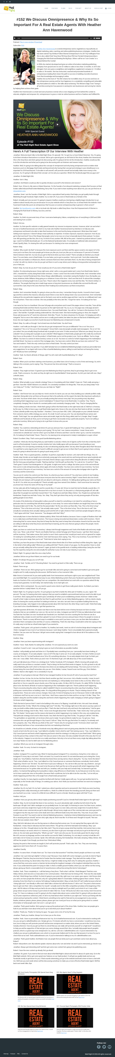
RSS (22, 45)
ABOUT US (88, 8)
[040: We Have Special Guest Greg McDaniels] (36, 1027)
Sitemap (6, 1053)
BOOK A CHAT (98, 8)
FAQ (18, 1053)
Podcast (13, 1053)
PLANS (63, 8)
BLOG (70, 8)
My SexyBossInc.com (27, 208)
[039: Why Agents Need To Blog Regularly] (75, 993)
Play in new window (27, 42)
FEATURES (55, 8)
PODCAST (78, 8)
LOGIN (109, 8)
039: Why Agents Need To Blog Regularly (69, 972)
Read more (81, 997)
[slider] (98, 38)
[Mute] (94, 38)
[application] (57, 38)
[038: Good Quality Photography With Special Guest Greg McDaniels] (36, 995)
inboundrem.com (19, 191)
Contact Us (25, 1053)
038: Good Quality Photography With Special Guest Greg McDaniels (35, 973)
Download (38, 42)
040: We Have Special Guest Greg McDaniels (32, 1006)
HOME (46, 8)
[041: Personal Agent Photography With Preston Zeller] (75, 1027)
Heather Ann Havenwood (46, 49)
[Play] (15, 38)
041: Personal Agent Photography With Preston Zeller (73, 1006)
